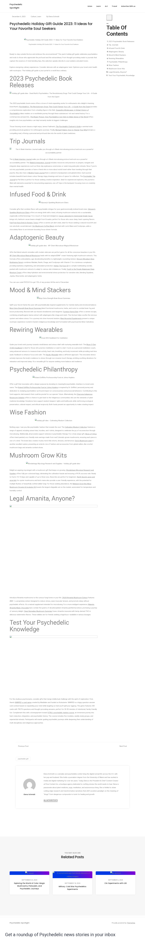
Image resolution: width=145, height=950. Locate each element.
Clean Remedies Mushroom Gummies (38, 611)
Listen (90, 6)
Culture (33, 17)
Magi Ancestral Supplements (71, 318)
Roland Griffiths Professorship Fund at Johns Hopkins (38, 387)
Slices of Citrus (91, 434)
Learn (98, 6)
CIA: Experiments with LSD (115, 883)
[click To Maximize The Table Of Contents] (109, 17)
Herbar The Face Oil (61, 266)
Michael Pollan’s (71, 130)
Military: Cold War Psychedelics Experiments (72, 887)
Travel (114, 6)
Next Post (123, 746)
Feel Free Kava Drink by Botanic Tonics (24, 223)
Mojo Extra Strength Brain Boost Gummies (26, 308)
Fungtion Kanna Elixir (70, 312)
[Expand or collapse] (107, 23)
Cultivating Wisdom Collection (76, 427)
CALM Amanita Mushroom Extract (75, 598)
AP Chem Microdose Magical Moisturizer (25, 256)
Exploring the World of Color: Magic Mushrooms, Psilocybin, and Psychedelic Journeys (29, 886)
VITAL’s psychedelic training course (61, 713)
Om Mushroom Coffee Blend (43, 226)
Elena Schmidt (54, 17)
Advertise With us (128, 6)
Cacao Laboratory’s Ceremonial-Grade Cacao (76, 216)
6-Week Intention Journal (22, 159)
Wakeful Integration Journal (40, 163)
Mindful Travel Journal (36, 173)
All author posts (51, 800)
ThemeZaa (131, 923)
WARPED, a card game (23, 702)
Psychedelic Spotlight (19, 923)
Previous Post (23, 746)
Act (106, 6)
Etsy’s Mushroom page (83, 441)
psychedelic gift (23, 759)
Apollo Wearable (52, 355)
